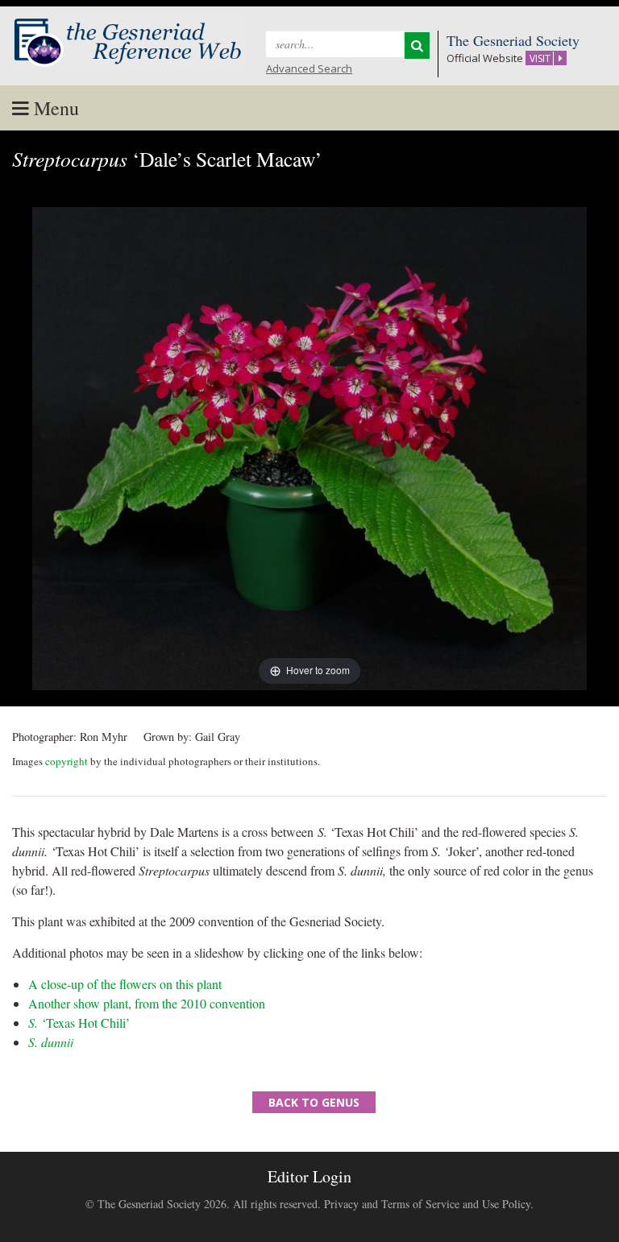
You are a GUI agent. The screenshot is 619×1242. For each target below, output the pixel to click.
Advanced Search (309, 68)
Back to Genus (313, 1102)
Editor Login (309, 1176)
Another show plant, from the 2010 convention (146, 1003)
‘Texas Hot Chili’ (79, 1022)
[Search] (417, 45)
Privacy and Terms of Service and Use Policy (427, 1203)
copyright (66, 761)
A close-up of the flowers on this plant (125, 983)
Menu (54, 108)
